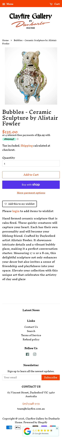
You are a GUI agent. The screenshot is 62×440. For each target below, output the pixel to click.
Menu (9, 4)
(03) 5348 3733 (31, 403)
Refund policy (31, 339)
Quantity (8, 158)
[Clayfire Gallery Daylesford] (27, 435)
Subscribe (50, 377)
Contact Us (31, 327)
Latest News (31, 310)
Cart (57, 4)
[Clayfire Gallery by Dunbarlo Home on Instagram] (34, 355)
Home (5, 40)
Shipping (27, 146)
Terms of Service (31, 335)
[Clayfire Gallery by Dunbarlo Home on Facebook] (27, 355)
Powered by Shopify (35, 422)
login (15, 211)
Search (31, 331)
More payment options (31, 192)
